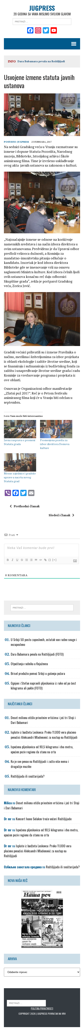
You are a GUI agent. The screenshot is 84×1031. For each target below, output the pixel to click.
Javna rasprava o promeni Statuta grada (19, 442)
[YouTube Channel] (54, 30)
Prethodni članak (27, 506)
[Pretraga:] (42, 21)
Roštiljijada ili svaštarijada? (28, 776)
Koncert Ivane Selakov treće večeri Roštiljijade (43, 819)
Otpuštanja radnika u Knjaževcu (29, 663)
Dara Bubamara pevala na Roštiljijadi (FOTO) (37, 654)
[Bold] (7, 560)
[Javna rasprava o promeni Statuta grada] (20, 429)
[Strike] (21, 560)
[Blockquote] (35, 560)
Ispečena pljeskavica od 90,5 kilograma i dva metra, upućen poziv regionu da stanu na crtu (42, 749)
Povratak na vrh (57, 1013)
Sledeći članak (59, 515)
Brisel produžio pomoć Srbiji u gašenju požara (38, 673)
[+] (54, 559)
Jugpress (23, 141)
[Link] (45, 560)
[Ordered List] (26, 560)
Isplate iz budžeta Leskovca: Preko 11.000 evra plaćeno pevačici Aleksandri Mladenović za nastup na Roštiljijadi (44, 735)
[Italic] (12, 560)
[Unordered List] (31, 560)
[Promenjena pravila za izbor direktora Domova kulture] (56, 429)
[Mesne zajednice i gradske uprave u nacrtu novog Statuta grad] (20, 462)
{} (49, 559)
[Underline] (17, 560)
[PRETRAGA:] (26, 1003)
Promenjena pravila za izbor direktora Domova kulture (54, 444)
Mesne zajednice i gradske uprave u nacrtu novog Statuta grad (20, 477)
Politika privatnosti (42, 1008)
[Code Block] (40, 560)
